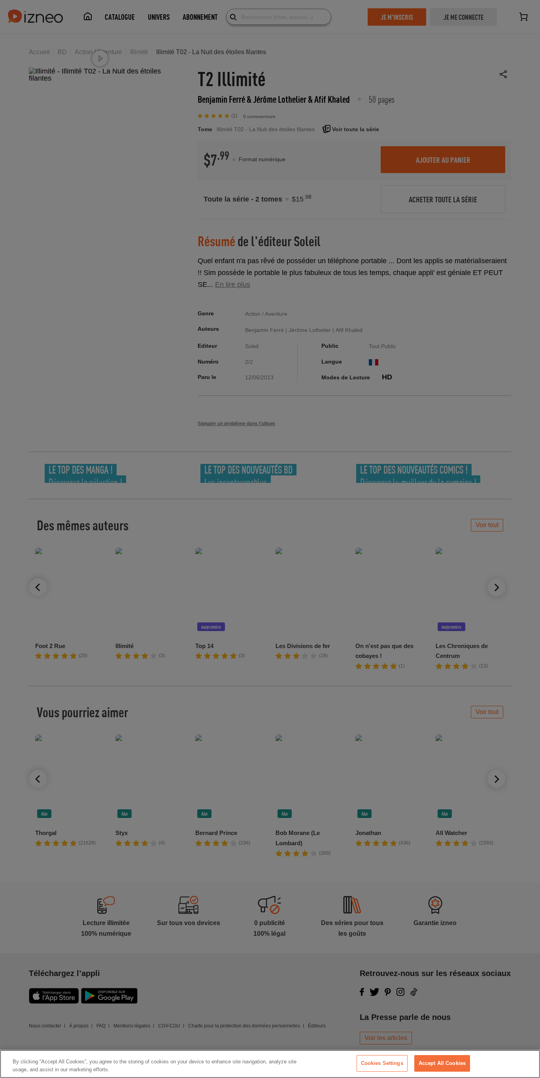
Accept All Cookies (442, 1063)
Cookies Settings (382, 1063)
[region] (270, 1064)
